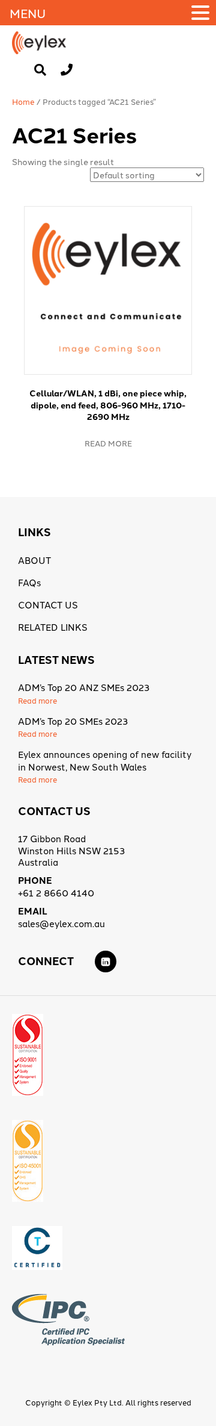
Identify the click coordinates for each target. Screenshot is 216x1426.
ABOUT (34, 560)
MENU (28, 12)
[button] (202, 12)
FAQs (29, 582)
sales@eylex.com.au (61, 923)
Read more (108, 442)
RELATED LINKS (53, 627)
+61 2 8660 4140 (56, 892)
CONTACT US (48, 604)
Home (23, 101)
